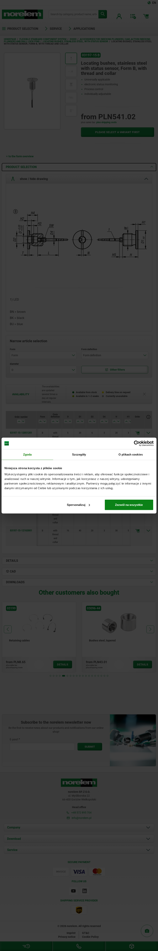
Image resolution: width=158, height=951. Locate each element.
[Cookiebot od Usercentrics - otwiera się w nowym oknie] (137, 443)
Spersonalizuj (76, 504)
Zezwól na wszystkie (129, 504)
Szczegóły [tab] (79, 454)
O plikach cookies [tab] (130, 454)
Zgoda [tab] (27, 454)
